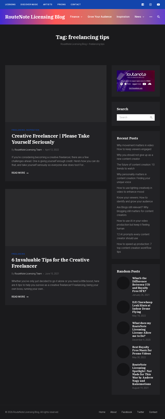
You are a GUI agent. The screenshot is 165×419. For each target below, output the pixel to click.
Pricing (62, 4)
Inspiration (123, 16)
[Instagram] (150, 4)
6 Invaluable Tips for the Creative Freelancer (50, 263)
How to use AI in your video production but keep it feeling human (133, 224)
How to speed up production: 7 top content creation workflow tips (134, 247)
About (113, 412)
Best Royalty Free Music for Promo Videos (142, 350)
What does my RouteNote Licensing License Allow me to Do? (141, 329)
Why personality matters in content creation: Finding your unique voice (133, 178)
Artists (47, 4)
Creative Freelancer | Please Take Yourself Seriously (51, 139)
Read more (18, 173)
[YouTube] (158, 4)
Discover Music (29, 4)
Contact (76, 4)
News (138, 16)
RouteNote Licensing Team (28, 149)
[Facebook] (142, 4)
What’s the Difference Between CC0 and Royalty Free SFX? (141, 285)
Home (102, 412)
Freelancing (18, 130)
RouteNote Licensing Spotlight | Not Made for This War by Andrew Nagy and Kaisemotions (142, 374)
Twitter (140, 412)
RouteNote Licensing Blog (35, 17)
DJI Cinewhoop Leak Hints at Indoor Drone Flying (142, 307)
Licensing (10, 4)
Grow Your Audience (100, 16)
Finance (74, 16)
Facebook (127, 412)
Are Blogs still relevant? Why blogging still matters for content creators (135, 211)
